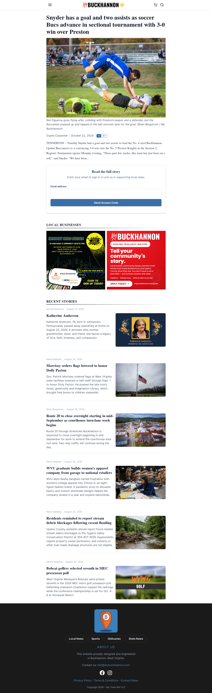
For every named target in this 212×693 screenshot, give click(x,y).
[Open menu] (50, 4)
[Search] (162, 4)
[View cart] (155, 5)
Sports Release (54, 561)
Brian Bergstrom (55, 409)
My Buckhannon (55, 309)
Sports (95, 638)
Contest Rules (129, 680)
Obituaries (114, 638)
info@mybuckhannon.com (113, 665)
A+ (104, 135)
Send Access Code (106, 202)
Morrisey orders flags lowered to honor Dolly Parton (76, 368)
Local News (76, 638)
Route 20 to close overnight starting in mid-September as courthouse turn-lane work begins (79, 420)
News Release (53, 359)
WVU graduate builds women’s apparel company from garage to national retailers (79, 470)
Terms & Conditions (106, 680)
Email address (59, 186)
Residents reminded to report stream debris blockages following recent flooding (78, 520)
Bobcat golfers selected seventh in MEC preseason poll (77, 570)
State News (136, 638)
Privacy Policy (83, 680)
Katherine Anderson (62, 315)
